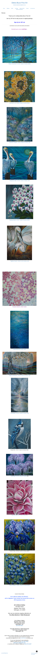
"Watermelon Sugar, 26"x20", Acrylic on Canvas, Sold (19, 515)
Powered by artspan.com (34, 653)
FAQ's (12, 8)
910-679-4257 (19, 625)
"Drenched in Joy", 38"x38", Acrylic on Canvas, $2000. (19, 103)
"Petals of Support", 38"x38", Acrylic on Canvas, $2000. (19, 585)
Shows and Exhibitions (19, 9)
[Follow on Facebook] (37, 651)
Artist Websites (33, 654)
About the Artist (22, 8)
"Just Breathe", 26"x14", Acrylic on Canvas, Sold (19, 413)
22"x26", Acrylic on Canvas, (21, 476)
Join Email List (32, 8)
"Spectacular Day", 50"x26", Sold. (19, 349)
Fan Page (16, 8)
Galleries (8, 8)
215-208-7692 (23, 638)
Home (4, 8)
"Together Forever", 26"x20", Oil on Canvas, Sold (19, 261)
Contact (27, 8)
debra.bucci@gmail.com (19, 642)
